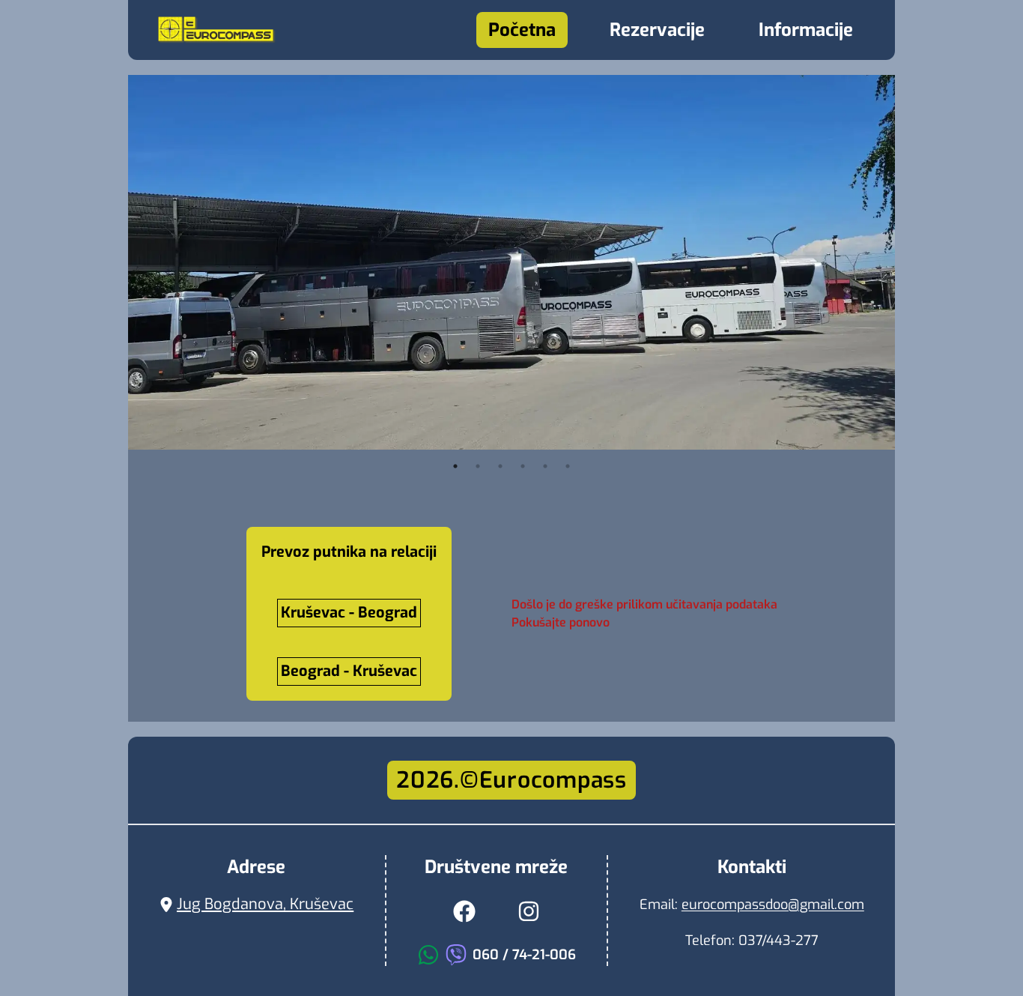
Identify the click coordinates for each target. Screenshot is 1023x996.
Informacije (806, 30)
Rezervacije (657, 30)
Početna (522, 30)
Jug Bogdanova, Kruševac (265, 904)
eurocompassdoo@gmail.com (773, 905)
